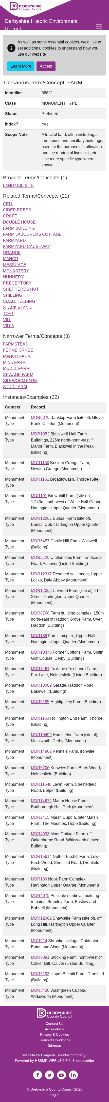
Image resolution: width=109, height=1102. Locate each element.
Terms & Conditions (54, 1040)
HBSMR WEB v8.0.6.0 (53, 1061)
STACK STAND (17, 307)
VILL (7, 320)
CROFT (10, 216)
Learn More (21, 66)
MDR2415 (40, 817)
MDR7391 (40, 957)
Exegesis (48, 1055)
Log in (55, 1095)
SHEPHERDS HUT (21, 289)
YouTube (61, 1075)
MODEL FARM (16, 368)
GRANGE (12, 252)
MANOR (10, 259)
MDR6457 (40, 541)
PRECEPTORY (17, 283)
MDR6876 (40, 417)
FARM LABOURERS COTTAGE (32, 234)
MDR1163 (40, 718)
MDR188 (39, 636)
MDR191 (39, 496)
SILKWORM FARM (20, 381)
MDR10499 (41, 735)
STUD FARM (15, 387)
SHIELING (12, 295)
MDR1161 (40, 479)
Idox (66, 1055)
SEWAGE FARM (18, 374)
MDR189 (39, 879)
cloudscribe (85, 1061)
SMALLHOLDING (19, 301)
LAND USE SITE (18, 185)
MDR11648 (41, 784)
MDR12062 (41, 918)
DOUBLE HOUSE (19, 222)
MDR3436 (40, 990)
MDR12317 (41, 574)
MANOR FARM (17, 356)
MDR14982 (41, 751)
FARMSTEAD (15, 344)
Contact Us (54, 1023)
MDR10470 (41, 652)
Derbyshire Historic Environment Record (41, 25)
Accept (46, 66)
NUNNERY (13, 277)
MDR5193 (40, 974)
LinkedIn (73, 1075)
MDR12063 (41, 590)
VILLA (8, 326)
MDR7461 (40, 669)
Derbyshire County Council (51, 1089)
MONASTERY (16, 271)
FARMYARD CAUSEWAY (26, 246)
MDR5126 (40, 557)
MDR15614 (41, 856)
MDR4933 (40, 834)
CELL (8, 204)
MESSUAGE (14, 265)
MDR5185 (40, 702)
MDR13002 (41, 685)
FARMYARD (14, 240)
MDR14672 (41, 801)
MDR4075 (40, 895)
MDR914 (39, 941)
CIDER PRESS (17, 210)
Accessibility (54, 1029)
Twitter (49, 1075)
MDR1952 (40, 434)
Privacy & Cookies (54, 1034)
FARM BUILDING (19, 228)
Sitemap (54, 1045)
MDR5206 (40, 768)
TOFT (8, 313)
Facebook (37, 1075)
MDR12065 (41, 518)
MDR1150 (40, 463)
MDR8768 (40, 613)
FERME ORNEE (18, 350)
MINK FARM (14, 362)
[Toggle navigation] (99, 27)
